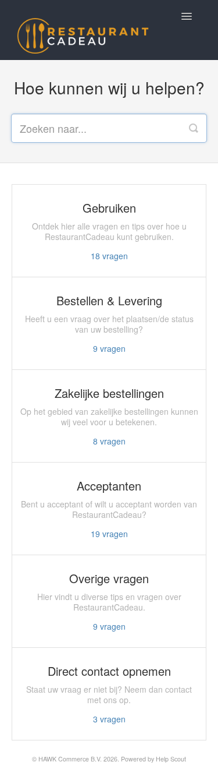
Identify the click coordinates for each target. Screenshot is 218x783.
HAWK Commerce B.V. (70, 758)
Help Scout (171, 758)
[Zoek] (194, 128)
